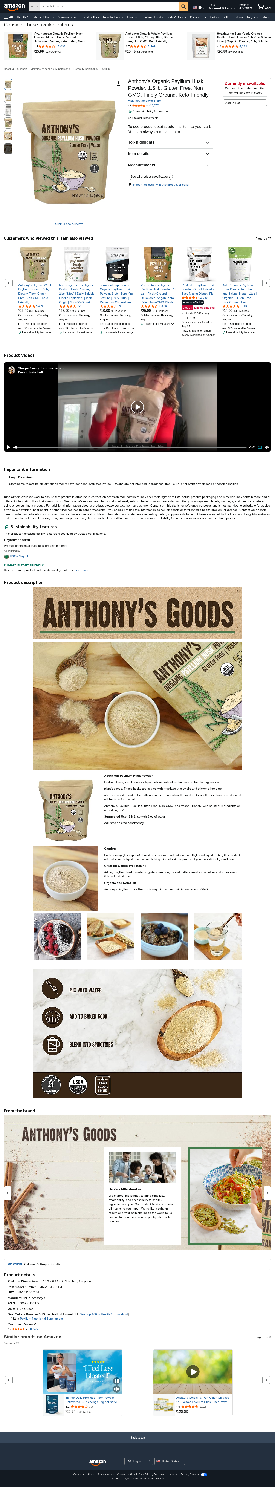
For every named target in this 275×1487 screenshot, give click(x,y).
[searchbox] (109, 6)
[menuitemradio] (260, 447)
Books (194, 17)
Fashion (237, 17)
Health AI (23, 17)
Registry (252, 17)
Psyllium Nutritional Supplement (41, 1318)
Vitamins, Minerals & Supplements (50, 68)
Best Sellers (91, 17)
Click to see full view (68, 223)
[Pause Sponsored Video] (116, 1381)
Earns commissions (52, 367)
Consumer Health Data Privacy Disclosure (141, 1474)
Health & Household (16, 68)
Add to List (232, 102)
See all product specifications (150, 176)
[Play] (7, 447)
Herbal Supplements (85, 68)
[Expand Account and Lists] (234, 8)
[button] (8, 17)
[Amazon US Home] (97, 1463)
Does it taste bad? (30, 372)
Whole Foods (154, 17)
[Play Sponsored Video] (193, 1372)
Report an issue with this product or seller (161, 184)
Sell (225, 17)
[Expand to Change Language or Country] (204, 8)
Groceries (133, 17)
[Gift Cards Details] (218, 17)
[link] (39, 51)
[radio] (8, 84)
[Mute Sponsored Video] (116, 1389)
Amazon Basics (68, 17)
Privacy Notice (105, 1474)
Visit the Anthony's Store (144, 100)
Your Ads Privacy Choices (184, 1474)
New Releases (113, 17)
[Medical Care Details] (53, 17)
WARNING (15, 1264)
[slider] (130, 447)
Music (266, 17)
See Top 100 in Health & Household (104, 1314)
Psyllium (105, 68)
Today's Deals (176, 17)
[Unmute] (267, 447)
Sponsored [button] (10, 1343)
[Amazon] (15, 6)
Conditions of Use (83, 1474)
